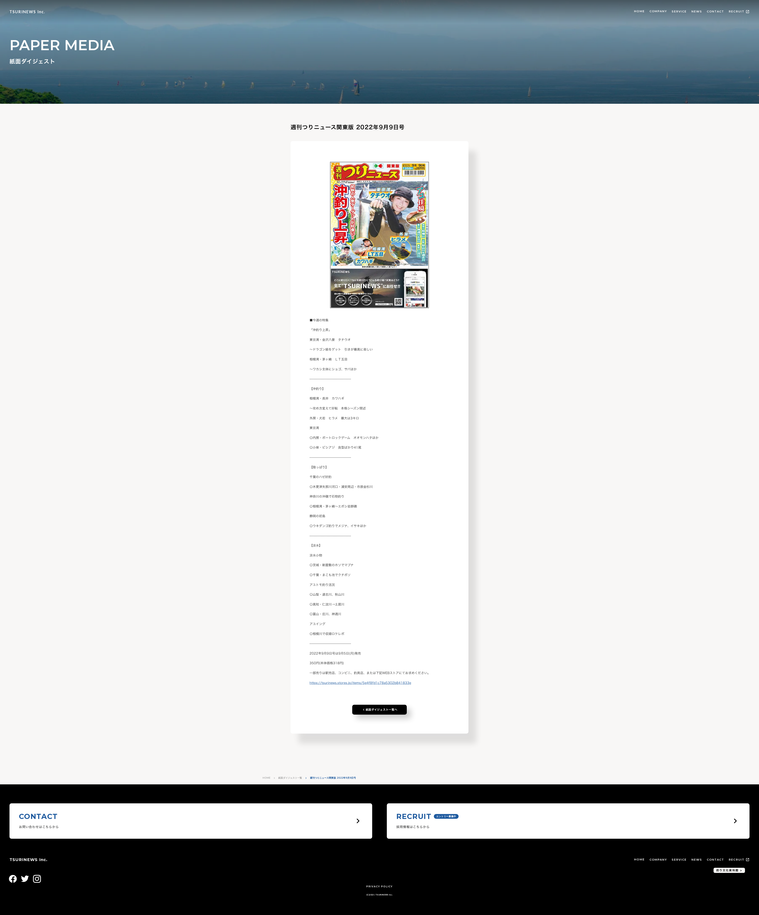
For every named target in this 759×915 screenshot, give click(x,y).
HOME (639, 11)
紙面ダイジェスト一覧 (290, 777)
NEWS (696, 11)
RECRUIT (736, 11)
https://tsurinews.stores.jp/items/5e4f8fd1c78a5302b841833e (360, 682)
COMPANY (658, 11)
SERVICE (679, 11)
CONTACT (715, 11)
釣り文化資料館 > (729, 870)
